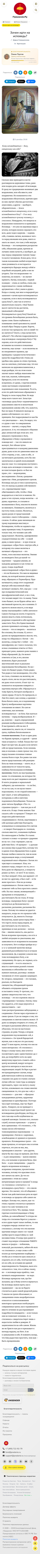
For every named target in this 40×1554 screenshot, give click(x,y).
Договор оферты (9, 1507)
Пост (33, 1481)
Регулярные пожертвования (14, 1510)
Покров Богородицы (9, 1492)
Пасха (19, 1481)
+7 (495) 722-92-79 (13, 1448)
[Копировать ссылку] (35, 73)
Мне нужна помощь (15, 1467)
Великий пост (26, 1481)
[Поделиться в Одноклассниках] (25, 73)
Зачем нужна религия (23, 1490)
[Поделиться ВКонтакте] (16, 73)
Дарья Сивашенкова (21, 40)
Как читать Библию (9, 1490)
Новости (6, 1424)
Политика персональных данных (16, 1524)
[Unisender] (12, 1400)
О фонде (6, 1420)
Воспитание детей (21, 1487)
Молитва (5, 1484)
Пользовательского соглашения (15, 1547)
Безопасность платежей (12, 1514)
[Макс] (15, 1461)
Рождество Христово (9, 1481)
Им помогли (7, 1431)
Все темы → (28, 1495)
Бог (18, 1484)
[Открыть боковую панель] (36, 4)
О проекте (7, 1521)
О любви (29, 1484)
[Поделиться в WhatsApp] (30, 73)
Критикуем (21, 44)
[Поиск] (36, 10)
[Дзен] (21, 1461)
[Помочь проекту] (35, 1538)
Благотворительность (13, 1409)
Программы (7, 1434)
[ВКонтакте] (5, 1461)
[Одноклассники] (31, 1461)
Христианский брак (9, 1487)
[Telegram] (10, 1461)
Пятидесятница (18, 1495)
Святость (23, 1484)
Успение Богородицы (24, 1492)
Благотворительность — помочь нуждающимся (15, 1415)
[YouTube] (26, 1461)
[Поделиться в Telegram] (20, 73)
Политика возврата (10, 1517)
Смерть (31, 1487)
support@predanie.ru (20, 1455)
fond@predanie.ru (13, 1452)
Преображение (7, 1495)
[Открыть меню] (4, 4)
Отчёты (5, 1427)
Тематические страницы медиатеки (21, 1476)
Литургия (12, 1484)
